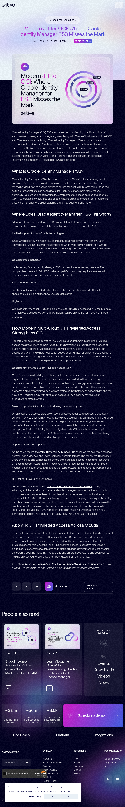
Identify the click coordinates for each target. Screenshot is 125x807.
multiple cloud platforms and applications (69, 486)
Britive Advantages (52, 762)
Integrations (110, 762)
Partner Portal (50, 781)
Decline (69, 796)
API (106, 766)
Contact (47, 777)
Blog (76, 759)
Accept (52, 796)
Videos (77, 770)
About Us (47, 759)
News (77, 773)
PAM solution (30, 417)
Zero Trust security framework (56, 451)
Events (77, 762)
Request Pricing (51, 773)
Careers (47, 766)
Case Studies (50, 770)
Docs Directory (112, 759)
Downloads (79, 766)
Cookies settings (35, 796)
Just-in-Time (18, 148)
